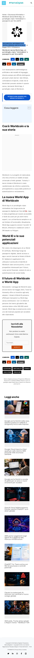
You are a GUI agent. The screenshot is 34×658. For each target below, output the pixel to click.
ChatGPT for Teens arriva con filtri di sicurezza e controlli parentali (16, 566)
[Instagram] (17, 654)
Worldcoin (17, 372)
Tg (14, 64)
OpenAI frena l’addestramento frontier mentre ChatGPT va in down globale (16, 509)
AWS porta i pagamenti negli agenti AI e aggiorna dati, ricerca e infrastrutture (16, 537)
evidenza (27, 368)
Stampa (20, 64)
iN (21, 59)
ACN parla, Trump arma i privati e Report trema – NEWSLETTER (17, 622)
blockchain (7, 368)
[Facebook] (21, 654)
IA (26, 211)
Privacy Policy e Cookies (21, 649)
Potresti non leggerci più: (17, 97)
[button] (31, 3)
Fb (13, 59)
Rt (9, 64)
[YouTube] (26, 654)
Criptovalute (17, 368)
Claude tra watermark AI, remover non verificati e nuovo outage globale (17, 594)
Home (4, 15)
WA (27, 59)
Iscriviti (17, 347)
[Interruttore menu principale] (4, 3)
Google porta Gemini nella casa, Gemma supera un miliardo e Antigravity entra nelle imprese (17, 422)
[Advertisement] (17, 154)
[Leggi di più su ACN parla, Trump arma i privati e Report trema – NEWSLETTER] (17, 607)
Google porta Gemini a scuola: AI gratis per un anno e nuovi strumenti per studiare (16, 480)
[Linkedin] (13, 654)
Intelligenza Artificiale (14, 45)
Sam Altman (7, 372)
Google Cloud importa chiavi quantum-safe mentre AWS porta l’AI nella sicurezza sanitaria (16, 451)
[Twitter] (8, 654)
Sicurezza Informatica (15, 15)
